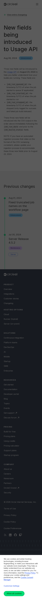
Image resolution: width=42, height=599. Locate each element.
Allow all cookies (14, 593)
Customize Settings (11, 586)
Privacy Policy (30, 573)
